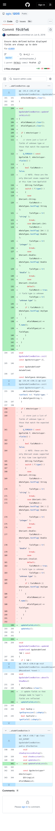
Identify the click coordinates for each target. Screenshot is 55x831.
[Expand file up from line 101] (8, 92)
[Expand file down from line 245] (8, 723)
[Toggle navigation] (4, 4)
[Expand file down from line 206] (8, 663)
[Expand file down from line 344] (8, 784)
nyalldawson (13, 34)
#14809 (11, 49)
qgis (8, 13)
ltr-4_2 (27, 54)
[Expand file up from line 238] (8, 667)
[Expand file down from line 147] (8, 381)
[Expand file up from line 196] (8, 384)
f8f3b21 (17, 63)
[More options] (49, 86)
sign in (25, 807)
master (9, 58)
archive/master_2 (28, 58)
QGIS (16, 13)
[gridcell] (27, 92)
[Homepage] (27, 4)
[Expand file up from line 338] (8, 741)
